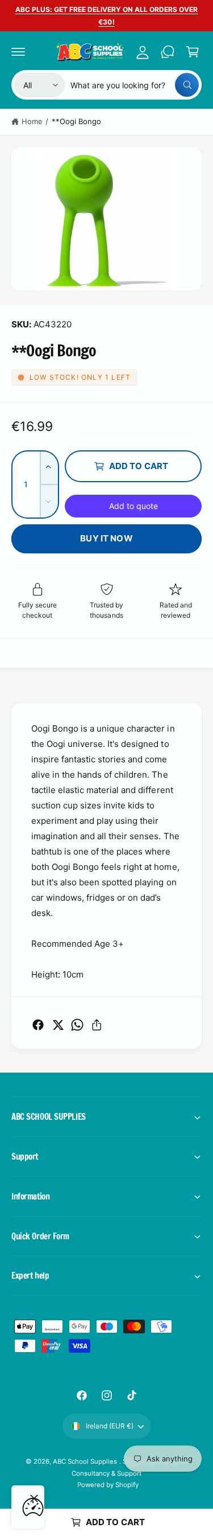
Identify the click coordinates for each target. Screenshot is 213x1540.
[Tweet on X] (58, 1025)
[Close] (34, 1498)
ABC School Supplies (86, 1461)
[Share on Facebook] (38, 1025)
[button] (18, 51)
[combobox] (135, 85)
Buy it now (106, 538)
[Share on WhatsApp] (77, 1025)
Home (32, 121)
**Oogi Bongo (76, 121)
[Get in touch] (167, 51)
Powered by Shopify (108, 1485)
